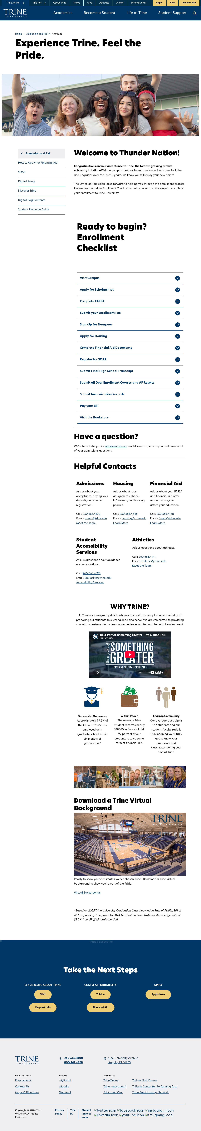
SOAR (21, 172)
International (138, 3)
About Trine (59, 3)
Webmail (65, 1092)
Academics (62, 13)
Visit (172, 3)
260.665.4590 (91, 573)
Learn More (120, 523)
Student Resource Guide (33, 209)
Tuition (100, 994)
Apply (159, 3)
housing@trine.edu (134, 518)
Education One (113, 1092)
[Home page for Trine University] (15, 13)
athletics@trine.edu (153, 561)
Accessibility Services (90, 582)
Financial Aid (100, 1007)
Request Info (189, 3)
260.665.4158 (165, 514)
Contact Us (22, 1087)
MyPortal (65, 1081)
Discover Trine (27, 191)
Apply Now (158, 994)
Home (18, 34)
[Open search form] (194, 13)
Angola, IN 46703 (119, 1062)
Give (89, 3)
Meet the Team (86, 523)
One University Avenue (123, 1058)
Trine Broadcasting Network (150, 1092)
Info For (37, 3)
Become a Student (99, 13)
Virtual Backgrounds (87, 893)
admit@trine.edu (96, 518)
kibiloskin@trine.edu (98, 578)
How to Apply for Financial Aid (38, 163)
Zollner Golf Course (144, 1081)
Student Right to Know (86, 1114)
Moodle (64, 1087)
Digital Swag (26, 181)
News (76, 3)
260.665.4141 (147, 557)
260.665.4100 (91, 514)
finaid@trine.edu (170, 518)
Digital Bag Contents (31, 200)
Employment (23, 1081)
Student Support (172, 13)
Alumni (120, 3)
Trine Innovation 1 (114, 1087)
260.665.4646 (129, 514)
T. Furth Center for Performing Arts (154, 1087)
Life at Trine (137, 13)
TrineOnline (110, 1081)
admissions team (116, 446)
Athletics (104, 3)
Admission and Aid (37, 34)
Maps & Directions (27, 1092)
